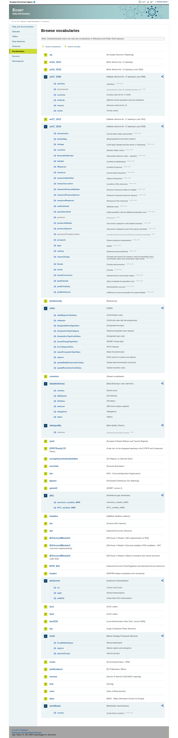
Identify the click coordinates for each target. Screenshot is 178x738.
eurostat (54, 466)
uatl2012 (60, 598)
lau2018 (54, 621)
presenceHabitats (64, 223)
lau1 (52, 606)
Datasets (16, 31)
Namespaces (18, 61)
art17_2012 (55, 119)
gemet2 (53, 488)
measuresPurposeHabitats (68, 189)
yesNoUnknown (64, 292)
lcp (51, 628)
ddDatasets (62, 396)
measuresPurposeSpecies (68, 195)
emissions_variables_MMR (68, 502)
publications (56, 669)
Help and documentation (23, 27)
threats (60, 264)
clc (58, 588)
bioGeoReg (62, 139)
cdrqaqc (60, 144)
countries (61, 95)
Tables (15, 36)
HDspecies (61, 167)
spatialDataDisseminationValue (70, 363)
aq (51, 55)
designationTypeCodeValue (69, 336)
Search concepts (74, 47)
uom (52, 691)
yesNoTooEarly (63, 286)
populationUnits (64, 212)
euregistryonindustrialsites (64, 459)
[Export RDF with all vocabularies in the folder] (162, 77)
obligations (62, 412)
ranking (60, 251)
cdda (52, 308)
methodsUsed (63, 206)
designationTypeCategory (68, 331)
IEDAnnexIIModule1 (60, 538)
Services (16, 56)
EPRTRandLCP (58, 448)
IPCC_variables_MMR (66, 508)
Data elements (18, 41)
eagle (59, 593)
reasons (60, 105)
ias (51, 523)
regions (60, 357)
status (59, 417)
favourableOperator (65, 156)
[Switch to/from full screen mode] (152, 2)
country (60, 713)
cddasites (61, 320)
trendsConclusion (64, 275)
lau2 (52, 614)
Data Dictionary (33, 21)
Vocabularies (18, 51)
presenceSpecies (64, 229)
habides (54, 516)
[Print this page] (148, 2)
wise (52, 698)
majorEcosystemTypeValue (68, 352)
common (54, 376)
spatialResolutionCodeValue (69, 368)
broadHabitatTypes (65, 643)
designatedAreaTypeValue (68, 326)
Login (143, 2)
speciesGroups (63, 653)
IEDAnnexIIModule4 (60, 556)
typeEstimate (62, 281)
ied (51, 531)
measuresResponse (65, 200)
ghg (52, 495)
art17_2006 (55, 77)
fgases (53, 481)
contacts (60, 391)
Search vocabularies (53, 47)
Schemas (16, 46)
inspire (53, 573)
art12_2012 (55, 62)
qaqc (59, 245)
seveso (53, 676)
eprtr (52, 441)
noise (52, 662)
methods (61, 100)
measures (61, 172)
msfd (52, 636)
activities (61, 84)
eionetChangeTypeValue (67, 341)
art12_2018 (55, 69)
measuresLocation (65, 184)
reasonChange (63, 257)
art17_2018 (55, 126)
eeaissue (61, 406)
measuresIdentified (65, 178)
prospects (61, 240)
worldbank (55, 706)
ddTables (61, 401)
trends (60, 111)
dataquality (55, 425)
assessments (62, 133)
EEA (23, 2)
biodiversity (56, 301)
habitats (60, 161)
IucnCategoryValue (65, 347)
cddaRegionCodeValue (67, 315)
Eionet (23, 21)
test (51, 684)
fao (51, 473)
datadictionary (57, 383)
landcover (55, 581)
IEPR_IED (55, 566)
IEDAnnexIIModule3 (60, 545)
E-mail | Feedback (20, 730)
